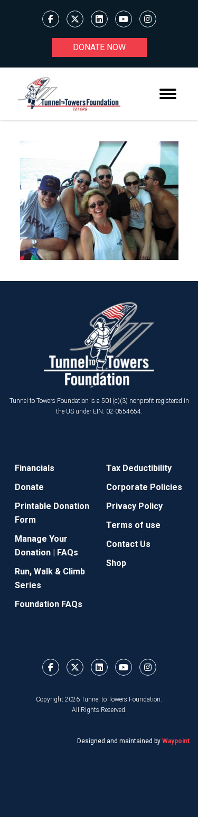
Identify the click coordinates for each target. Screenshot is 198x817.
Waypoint (176, 741)
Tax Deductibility (139, 468)
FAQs (67, 552)
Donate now (99, 47)
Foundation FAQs (48, 604)
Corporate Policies (144, 487)
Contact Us (128, 544)
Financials (34, 468)
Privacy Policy (134, 506)
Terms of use (133, 525)
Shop (116, 563)
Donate (29, 487)
